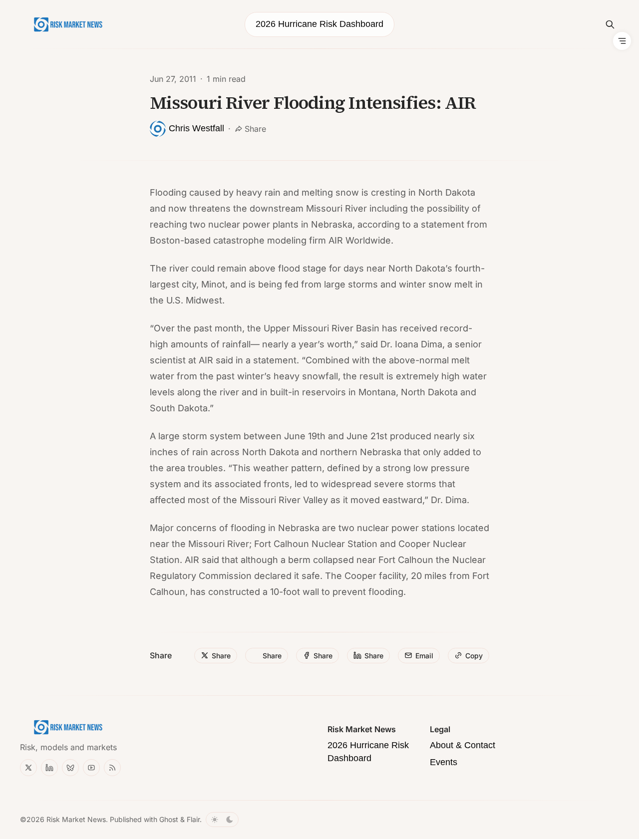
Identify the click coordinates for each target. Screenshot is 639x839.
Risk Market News (76, 819)
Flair (193, 819)
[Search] (610, 24)
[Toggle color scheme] (222, 819)
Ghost (168, 819)
